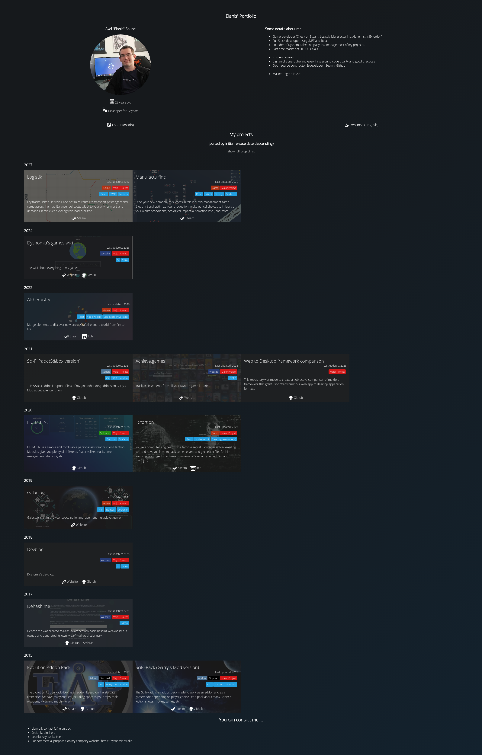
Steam (81, 218)
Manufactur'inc (341, 36)
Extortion (375, 36)
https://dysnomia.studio (116, 741)
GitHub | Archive (81, 643)
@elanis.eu (55, 737)
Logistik (325, 36)
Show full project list (241, 151)
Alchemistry (360, 36)
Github (340, 65)
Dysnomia (294, 45)
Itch (90, 336)
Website (72, 275)
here (52, 733)
